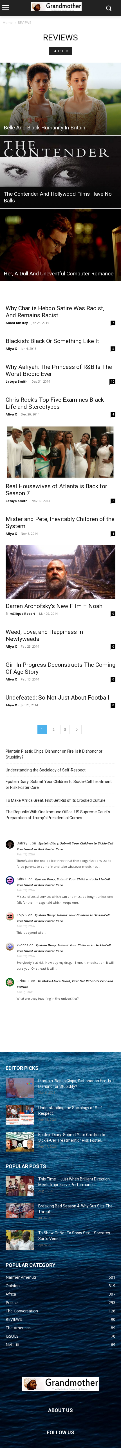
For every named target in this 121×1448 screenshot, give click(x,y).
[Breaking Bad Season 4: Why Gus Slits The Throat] (20, 1210)
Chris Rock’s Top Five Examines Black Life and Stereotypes (55, 403)
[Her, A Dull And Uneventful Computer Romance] (60, 245)
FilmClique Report (20, 613)
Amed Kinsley (17, 323)
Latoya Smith (17, 381)
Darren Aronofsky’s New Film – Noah (54, 606)
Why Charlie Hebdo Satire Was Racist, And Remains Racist (55, 312)
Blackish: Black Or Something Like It (52, 341)
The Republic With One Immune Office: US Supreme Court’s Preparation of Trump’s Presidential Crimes (58, 815)
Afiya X (11, 348)
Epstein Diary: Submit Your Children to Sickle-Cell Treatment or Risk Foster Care (59, 784)
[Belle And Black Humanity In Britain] (60, 99)
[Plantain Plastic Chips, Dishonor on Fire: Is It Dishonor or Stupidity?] (20, 1088)
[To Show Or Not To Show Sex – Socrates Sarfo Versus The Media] (20, 1240)
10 (112, 381)
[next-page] (77, 729)
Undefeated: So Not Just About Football (57, 697)
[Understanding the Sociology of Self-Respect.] (20, 1115)
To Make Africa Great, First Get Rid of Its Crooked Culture (56, 800)
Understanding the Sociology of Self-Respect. (46, 770)
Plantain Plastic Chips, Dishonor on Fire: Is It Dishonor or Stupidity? (54, 754)
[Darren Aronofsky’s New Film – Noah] (60, 572)
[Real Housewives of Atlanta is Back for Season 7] (60, 452)
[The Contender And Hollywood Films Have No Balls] (60, 172)
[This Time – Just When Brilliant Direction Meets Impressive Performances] (20, 1186)
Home (8, 22)
